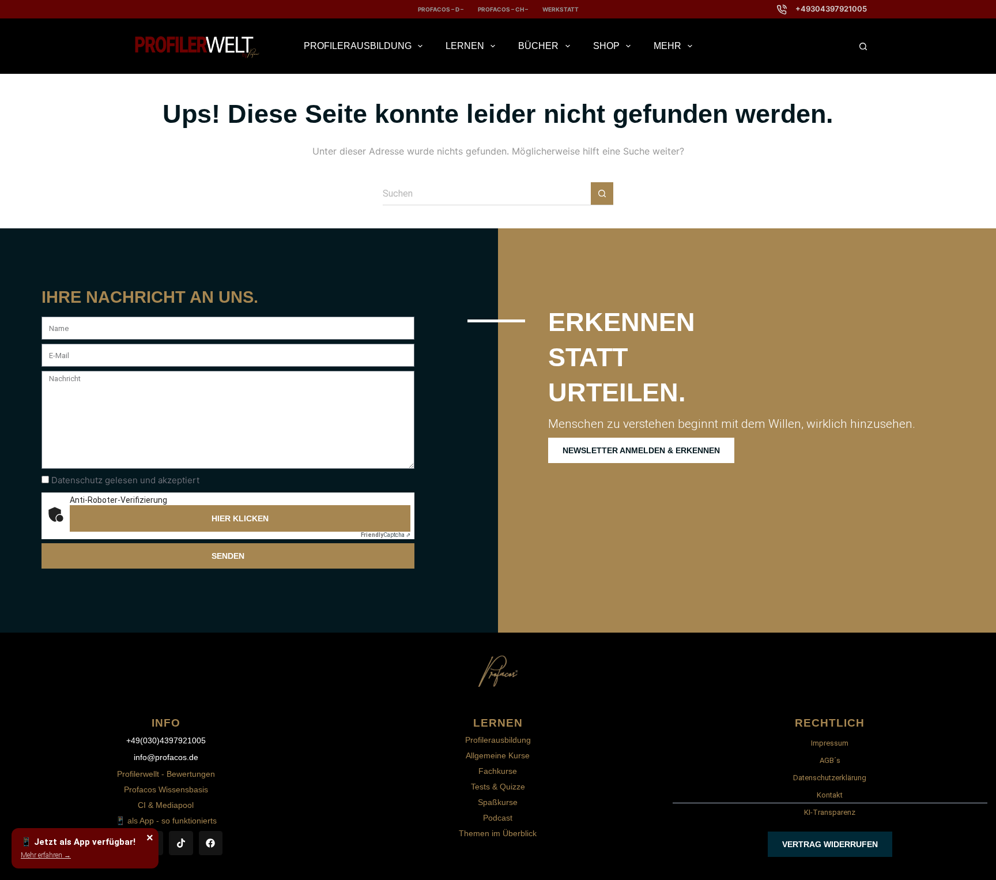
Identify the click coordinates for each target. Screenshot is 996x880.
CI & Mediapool (166, 805)
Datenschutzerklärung (829, 777)
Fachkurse (497, 771)
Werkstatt (560, 9)
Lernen (465, 46)
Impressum (829, 743)
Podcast (497, 817)
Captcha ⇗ (385, 535)
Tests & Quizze (498, 786)
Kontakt (830, 795)
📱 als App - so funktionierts (166, 820)
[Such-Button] (602, 193)
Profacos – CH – (503, 9)
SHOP (606, 46)
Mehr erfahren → (46, 855)
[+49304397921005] (782, 9)
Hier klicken (240, 518)
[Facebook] (211, 843)
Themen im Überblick (498, 833)
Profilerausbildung (358, 46)
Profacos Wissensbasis (166, 789)
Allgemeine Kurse (498, 755)
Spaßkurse (498, 802)
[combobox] (487, 193)
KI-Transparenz (829, 812)
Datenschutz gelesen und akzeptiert (125, 480)
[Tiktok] (181, 843)
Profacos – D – (440, 9)
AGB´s (830, 760)
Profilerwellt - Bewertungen (166, 774)
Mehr (667, 46)
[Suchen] (863, 46)
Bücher (538, 46)
